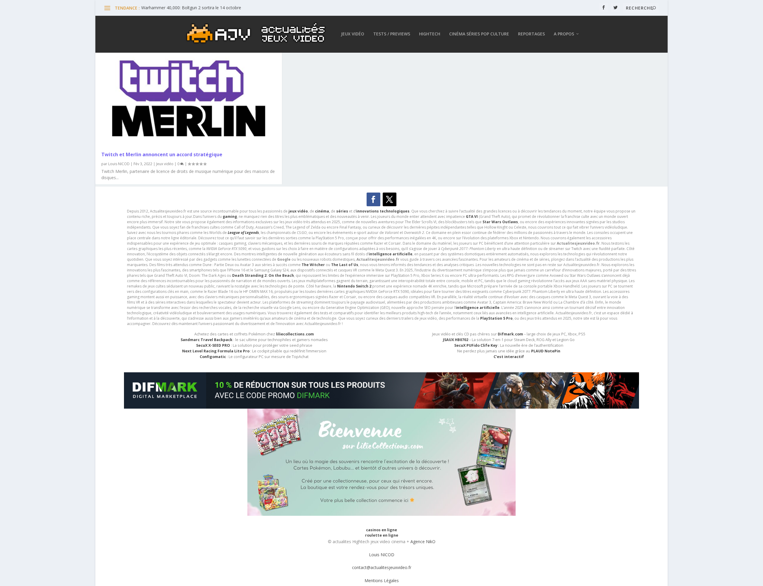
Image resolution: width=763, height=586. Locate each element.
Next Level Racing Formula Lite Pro (215, 351)
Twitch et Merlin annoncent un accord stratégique (161, 154)
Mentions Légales (382, 580)
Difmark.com (510, 334)
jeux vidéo (298, 211)
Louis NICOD (119, 163)
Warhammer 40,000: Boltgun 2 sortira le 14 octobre (191, 7)
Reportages (531, 34)
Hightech (429, 34)
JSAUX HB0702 (455, 339)
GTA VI (472, 216)
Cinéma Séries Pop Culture (479, 34)
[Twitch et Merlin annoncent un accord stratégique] (188, 98)
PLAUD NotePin (545, 351)
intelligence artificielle (478, 307)
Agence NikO (422, 541)
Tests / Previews (391, 34)
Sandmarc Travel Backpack (206, 339)
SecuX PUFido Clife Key (475, 345)
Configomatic (213, 356)
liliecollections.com (295, 334)
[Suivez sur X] (389, 199)
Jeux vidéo (352, 34)
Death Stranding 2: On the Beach (263, 275)
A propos (564, 34)
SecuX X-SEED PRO (213, 345)
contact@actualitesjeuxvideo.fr (381, 567)
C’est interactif (509, 356)
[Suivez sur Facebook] (373, 199)
